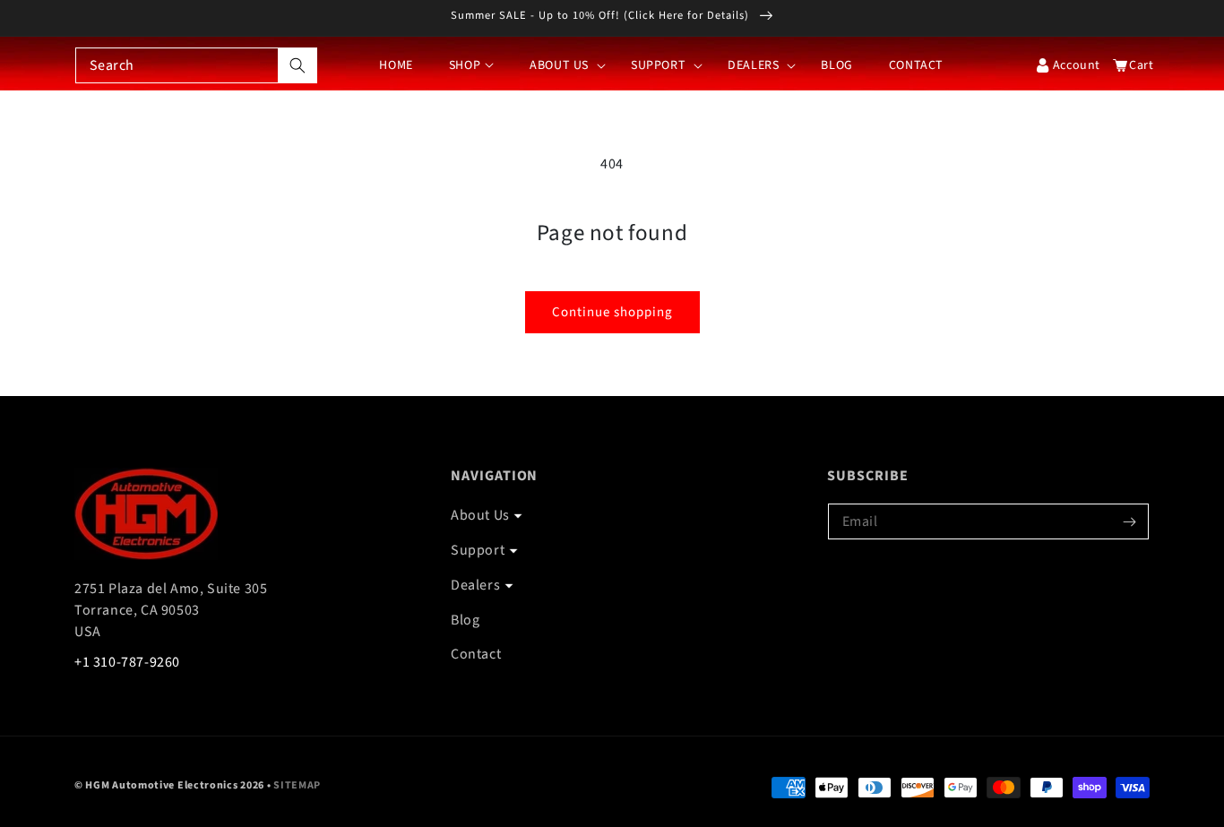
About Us (480, 515)
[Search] (297, 65)
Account (1076, 65)
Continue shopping (612, 312)
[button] (562, 65)
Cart (1137, 65)
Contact (476, 654)
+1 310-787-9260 (127, 662)
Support (477, 550)
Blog (465, 620)
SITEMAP (297, 785)
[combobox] (196, 65)
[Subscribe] (1129, 521)
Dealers (475, 585)
